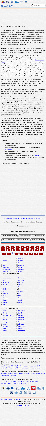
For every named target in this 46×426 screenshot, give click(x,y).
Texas (20, 285)
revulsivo (11, 366)
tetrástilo (6, 282)
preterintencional (6, 368)
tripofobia (21, 326)
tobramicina (7, 315)
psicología (22, 383)
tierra (20, 302)
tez (19, 287)
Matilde (32, 374)
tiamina (20, 291)
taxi (4, 265)
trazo (4, 324)
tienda (20, 300)
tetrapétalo (22, 278)
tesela (20, 272)
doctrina (28, 368)
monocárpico (36, 368)
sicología (21, 381)
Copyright (18, 399)
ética (36, 381)
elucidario (4, 366)
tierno (5, 302)
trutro (5, 331)
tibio (19, 296)
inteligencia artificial (23, 405)
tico (19, 298)
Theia (37, 156)
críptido (16, 368)
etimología (8, 381)
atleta (38, 374)
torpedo (21, 317)
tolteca (20, 315)
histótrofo (37, 366)
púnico (16, 383)
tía (3, 291)
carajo (43, 374)
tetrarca (5, 280)
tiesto (4, 311)
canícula (10, 374)
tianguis (5, 293)
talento (5, 261)
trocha (5, 328)
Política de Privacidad (7, 399)
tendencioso (7, 269)
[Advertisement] (23, 17)
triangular (21, 324)
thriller (5, 289)
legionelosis (19, 366)
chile (2, 381)
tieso (4, 305)
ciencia (10, 383)
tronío (20, 328)
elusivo (26, 374)
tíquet (5, 313)
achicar (22, 368)
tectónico (21, 265)
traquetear (21, 322)
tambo (20, 261)
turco (4, 333)
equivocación (6, 376)
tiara (19, 293)
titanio (20, 313)
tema (20, 267)
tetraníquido (7, 278)
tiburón (5, 298)
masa (16, 374)
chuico (13, 376)
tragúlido (21, 320)
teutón (5, 285)
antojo (21, 374)
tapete (5, 263)
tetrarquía (21, 280)
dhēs (3, 62)
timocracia (21, 311)
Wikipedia (8, 150)
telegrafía (6, 267)
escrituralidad (29, 381)
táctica (20, 258)
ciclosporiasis (28, 366)
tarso (20, 263)
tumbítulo (21, 331)
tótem (5, 320)
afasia (15, 381)
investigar (4, 383)
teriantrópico (7, 272)
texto (4, 287)
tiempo (5, 300)
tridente (5, 326)
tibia (4, 296)
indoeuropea (39, 60)
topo (4, 317)
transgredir (6, 322)
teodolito (21, 269)
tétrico (20, 282)
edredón (4, 374)
